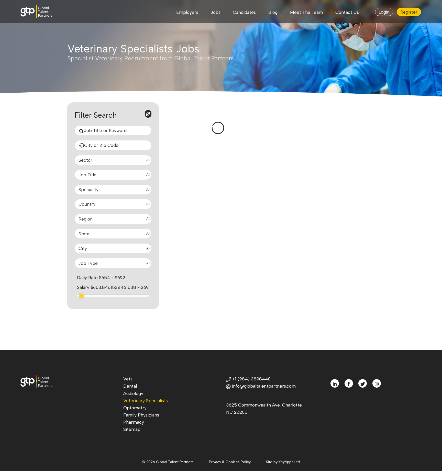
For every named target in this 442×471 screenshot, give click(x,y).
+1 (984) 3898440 (251, 378)
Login (384, 12)
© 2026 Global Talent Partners (168, 462)
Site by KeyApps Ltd (283, 462)
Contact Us (347, 12)
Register (408, 12)
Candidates (244, 12)
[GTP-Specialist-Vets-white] (40, 11)
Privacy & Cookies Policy (230, 462)
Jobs (215, 12)
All (148, 160)
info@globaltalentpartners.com (264, 386)
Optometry (135, 407)
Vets (127, 378)
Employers (187, 12)
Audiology (133, 393)
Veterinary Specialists (145, 400)
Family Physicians (141, 415)
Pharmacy (133, 422)
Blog (273, 12)
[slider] (81, 295)
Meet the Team (306, 12)
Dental (130, 386)
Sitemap (131, 429)
